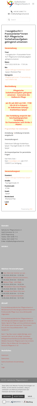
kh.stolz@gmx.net (14, 161)
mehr (30, 396)
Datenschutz (5, 358)
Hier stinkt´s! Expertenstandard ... (14, 296)
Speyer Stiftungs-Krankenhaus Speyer (17, 70)
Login (3, 367)
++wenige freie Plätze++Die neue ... (14, 291)
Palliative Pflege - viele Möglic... (12, 282)
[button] (33, 4)
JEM (31, 209)
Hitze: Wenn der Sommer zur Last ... (14, 273)
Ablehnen (7, 396)
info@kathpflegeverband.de (20, 14)
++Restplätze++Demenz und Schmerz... (16, 277)
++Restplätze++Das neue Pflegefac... (15, 287)
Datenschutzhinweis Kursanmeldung (12, 362)
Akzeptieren (18, 396)
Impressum (4, 355)
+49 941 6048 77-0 (19, 12)
